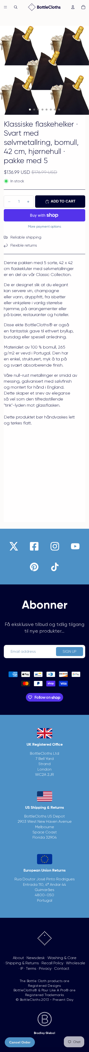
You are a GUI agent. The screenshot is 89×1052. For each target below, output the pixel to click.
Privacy (45, 968)
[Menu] (5, 7)
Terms (31, 968)
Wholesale (75, 963)
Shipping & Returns (22, 963)
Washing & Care (61, 958)
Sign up (69, 651)
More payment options (44, 226)
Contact (61, 968)
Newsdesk (36, 958)
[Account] (73, 7)
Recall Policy (52, 963)
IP (21, 968)
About (18, 958)
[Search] (15, 7)
